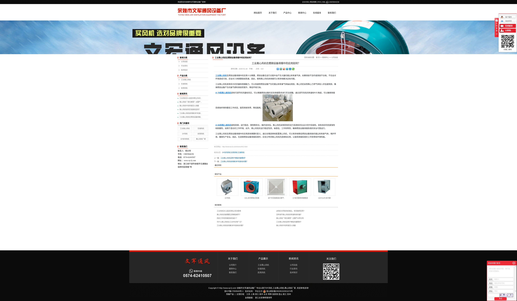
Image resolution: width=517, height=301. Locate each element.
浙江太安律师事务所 (263, 298)
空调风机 (184, 84)
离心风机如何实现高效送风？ (189, 109)
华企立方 (259, 291)
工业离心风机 (186, 80)
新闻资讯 (293, 258)
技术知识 (184, 70)
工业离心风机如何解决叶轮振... (190, 113)
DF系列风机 (185, 139)
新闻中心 (302, 13)
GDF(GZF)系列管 (324, 198)
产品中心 (287, 13)
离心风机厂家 (201, 139)
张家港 (275, 294)
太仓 (265, 294)
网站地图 (313, 2)
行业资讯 (184, 66)
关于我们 (273, 13)
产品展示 (263, 258)
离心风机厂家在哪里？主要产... (190, 102)
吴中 (261, 294)
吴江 (285, 294)
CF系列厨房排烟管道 (300, 198)
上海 (252, 294)
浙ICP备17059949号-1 (233, 291)
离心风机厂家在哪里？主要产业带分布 (290, 218)
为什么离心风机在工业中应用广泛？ (230, 222)
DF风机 (185, 134)
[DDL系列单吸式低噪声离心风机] (252, 187)
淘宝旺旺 (508, 21)
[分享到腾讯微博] (287, 69)
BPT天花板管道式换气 (276, 198)
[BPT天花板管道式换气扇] (276, 187)
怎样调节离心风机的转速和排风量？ (289, 215)
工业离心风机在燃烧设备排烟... (190, 117)
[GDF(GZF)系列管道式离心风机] (324, 187)
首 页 (318, 57)
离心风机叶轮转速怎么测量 (189, 106)
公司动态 (184, 62)
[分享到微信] (293, 69)
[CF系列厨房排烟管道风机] (300, 187)
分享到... (508, 31)
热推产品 (230, 294)
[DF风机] (227, 187)
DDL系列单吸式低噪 (251, 198)
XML (324, 2)
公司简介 (233, 265)
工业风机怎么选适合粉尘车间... (190, 98)
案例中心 (233, 269)
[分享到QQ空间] (281, 69)
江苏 (248, 294)
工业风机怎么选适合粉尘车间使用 (229, 211)
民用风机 (184, 88)
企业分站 (305, 2)
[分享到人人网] (290, 69)
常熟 (270, 294)
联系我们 (332, 13)
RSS (319, 2)
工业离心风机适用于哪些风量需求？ (233, 158)
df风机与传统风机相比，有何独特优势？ (290, 211)
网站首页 (258, 13)
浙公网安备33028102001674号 (279, 291)
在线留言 (317, 13)
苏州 (289, 294)
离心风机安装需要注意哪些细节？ (229, 215)
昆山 (280, 294)
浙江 (257, 294)
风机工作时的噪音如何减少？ (227, 218)
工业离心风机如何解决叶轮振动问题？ (234, 161)
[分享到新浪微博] (284, 69)
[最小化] (514, 263)
